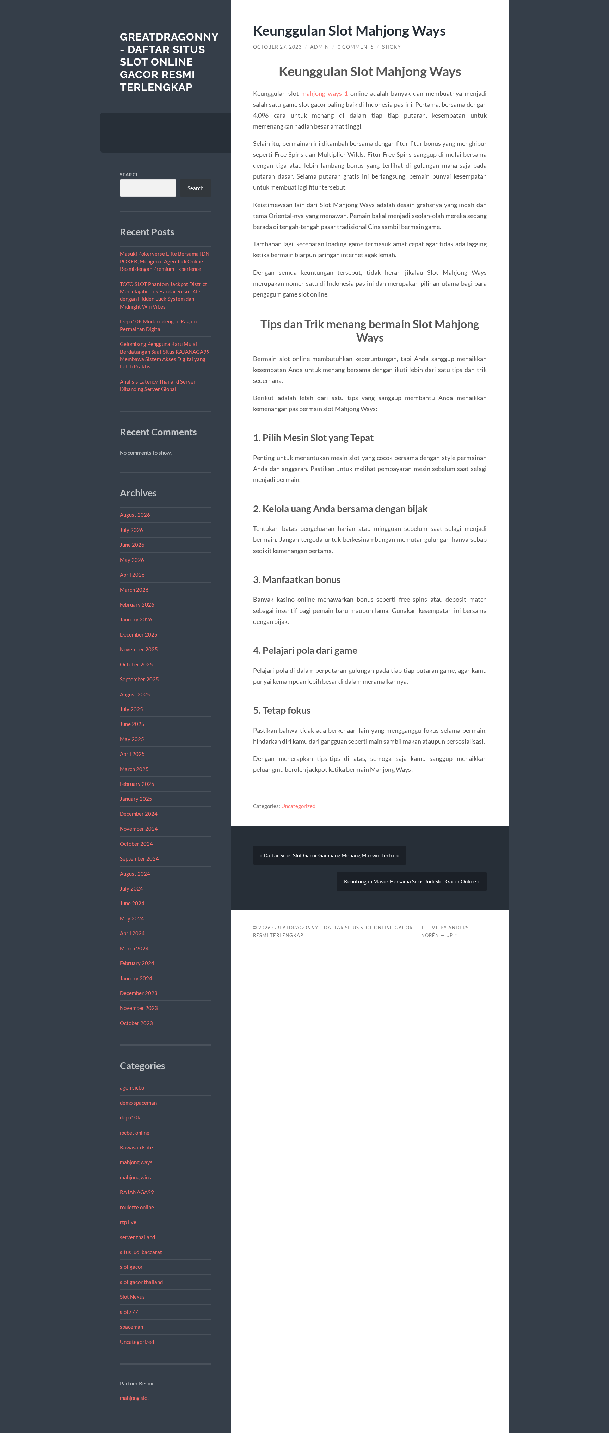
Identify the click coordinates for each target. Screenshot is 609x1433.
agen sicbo (132, 1087)
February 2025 (137, 784)
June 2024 (132, 903)
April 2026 (132, 574)
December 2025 (139, 634)
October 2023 (136, 1023)
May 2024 (132, 918)
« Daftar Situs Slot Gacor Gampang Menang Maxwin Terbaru (329, 855)
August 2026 (135, 514)
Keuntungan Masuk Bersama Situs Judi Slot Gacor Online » (412, 881)
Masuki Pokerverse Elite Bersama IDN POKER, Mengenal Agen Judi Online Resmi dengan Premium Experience (164, 261)
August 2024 (135, 873)
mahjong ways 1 (324, 93)
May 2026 (132, 560)
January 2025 (136, 798)
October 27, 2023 (277, 47)
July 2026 (131, 530)
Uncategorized (137, 1342)
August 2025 (135, 694)
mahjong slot (134, 1398)
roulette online (137, 1207)
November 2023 (139, 1008)
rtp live (128, 1222)
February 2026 (137, 604)
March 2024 (134, 948)
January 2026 (136, 619)
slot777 (129, 1312)
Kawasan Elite (136, 1147)
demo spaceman (138, 1102)
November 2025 (139, 649)
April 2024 (132, 933)
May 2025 (132, 739)
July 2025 (131, 709)
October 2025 (136, 664)
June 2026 (132, 544)
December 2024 (139, 814)
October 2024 (136, 843)
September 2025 (139, 679)
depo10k (130, 1117)
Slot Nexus (132, 1297)
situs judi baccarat (141, 1252)
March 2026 (134, 590)
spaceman (131, 1326)
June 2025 (132, 724)
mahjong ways (136, 1162)
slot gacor (131, 1267)
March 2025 (134, 769)
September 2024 (139, 858)
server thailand (137, 1237)
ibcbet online (134, 1132)
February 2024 (137, 963)
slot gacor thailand (141, 1282)
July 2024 (131, 888)
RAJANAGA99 (137, 1192)
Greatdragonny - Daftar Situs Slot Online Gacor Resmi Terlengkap (169, 62)
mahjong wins (135, 1177)
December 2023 (139, 993)
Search (130, 175)
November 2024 (139, 828)
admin (319, 47)
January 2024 (136, 978)
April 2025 (132, 754)
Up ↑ (452, 935)
